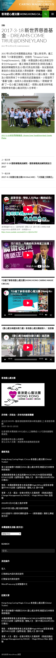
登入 (3, 568)
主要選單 (52, 14)
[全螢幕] (50, 315)
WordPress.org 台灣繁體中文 (14, 584)
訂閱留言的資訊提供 (10, 579)
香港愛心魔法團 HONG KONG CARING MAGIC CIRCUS (21, 14)
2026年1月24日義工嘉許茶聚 (14, 503)
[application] (28, 303)
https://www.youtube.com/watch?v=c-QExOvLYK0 (19, 232)
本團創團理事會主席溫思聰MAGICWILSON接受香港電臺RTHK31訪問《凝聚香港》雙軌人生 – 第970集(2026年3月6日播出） (27, 477)
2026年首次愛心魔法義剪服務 (14, 508)
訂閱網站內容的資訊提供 (12, 574)
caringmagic (23, 46)
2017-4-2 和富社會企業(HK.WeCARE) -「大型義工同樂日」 (27, 175)
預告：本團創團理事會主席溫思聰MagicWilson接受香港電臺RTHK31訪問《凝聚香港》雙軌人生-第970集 (27, 486)
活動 (3, 25)
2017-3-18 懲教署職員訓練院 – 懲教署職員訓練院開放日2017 (26, 163)
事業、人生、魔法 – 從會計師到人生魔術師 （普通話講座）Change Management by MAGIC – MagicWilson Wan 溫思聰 (27, 495)
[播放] (5, 315)
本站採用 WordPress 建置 (11, 654)
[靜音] (46, 315)
